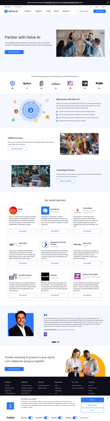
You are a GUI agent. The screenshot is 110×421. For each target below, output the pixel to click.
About (103, 6)
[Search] (90, 7)
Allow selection (92, 405)
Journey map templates (78, 388)
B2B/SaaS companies (27, 388)
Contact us (19, 6)
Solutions (25, 382)
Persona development (44, 385)
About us (90, 385)
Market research (42, 388)
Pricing (48, 11)
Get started (99, 11)
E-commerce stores (27, 385)
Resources (58, 382)
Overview (7, 385)
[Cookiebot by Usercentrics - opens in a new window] (10, 418)
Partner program (92, 388)
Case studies (58, 390)
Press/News (91, 393)
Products (8, 382)
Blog (56, 385)
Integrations (58, 388)
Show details (84, 418)
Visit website (23, 231)
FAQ (56, 393)
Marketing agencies (26, 390)
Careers (90, 390)
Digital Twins (8, 390)
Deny (92, 410)
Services (56, 11)
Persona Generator (9, 388)
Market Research (26, 393)
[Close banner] (107, 398)
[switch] (46, 417)
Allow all (92, 400)
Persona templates (76, 385)
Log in (96, 6)
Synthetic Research (10, 393)
